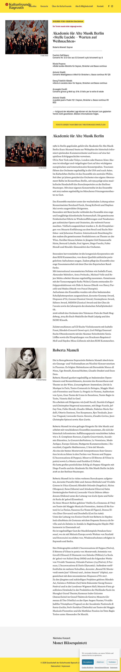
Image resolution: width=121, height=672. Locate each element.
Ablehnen (100, 662)
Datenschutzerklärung (102, 667)
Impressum (113, 667)
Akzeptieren (87, 662)
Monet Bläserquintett (70, 643)
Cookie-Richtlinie (87, 667)
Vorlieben (112, 662)
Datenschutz (56, 666)
